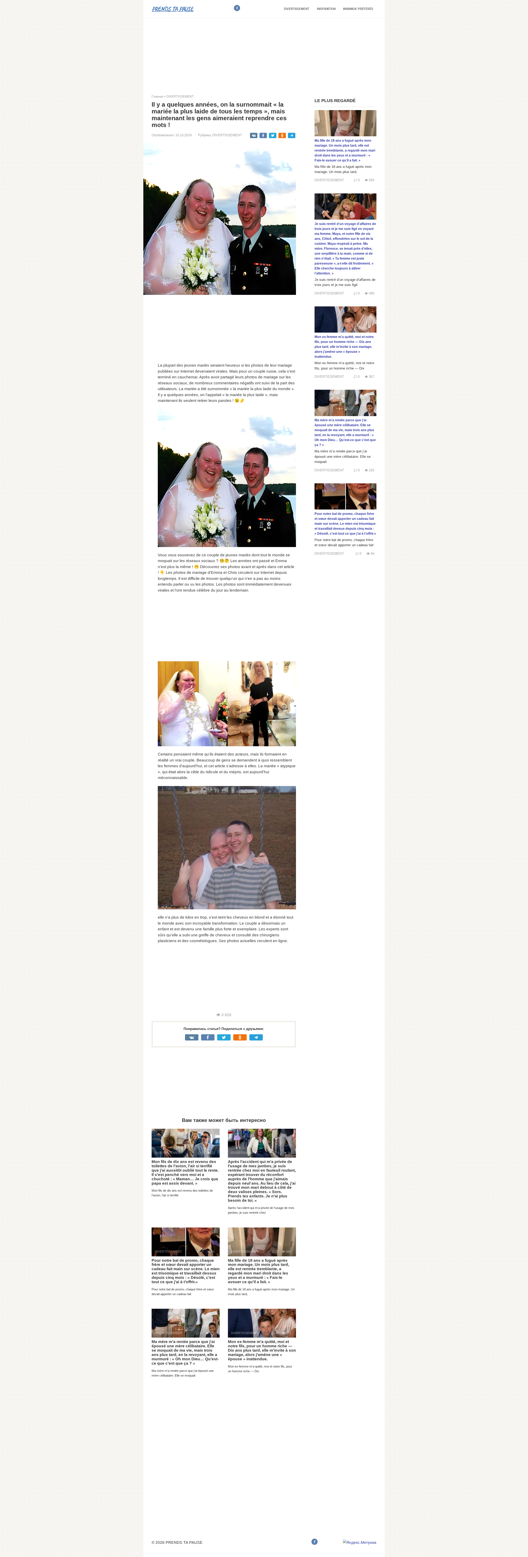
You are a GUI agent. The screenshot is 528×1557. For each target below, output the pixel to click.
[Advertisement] (264, 53)
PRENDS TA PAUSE (172, 9)
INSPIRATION (326, 9)
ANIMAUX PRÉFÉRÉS (358, 9)
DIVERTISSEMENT (296, 9)
